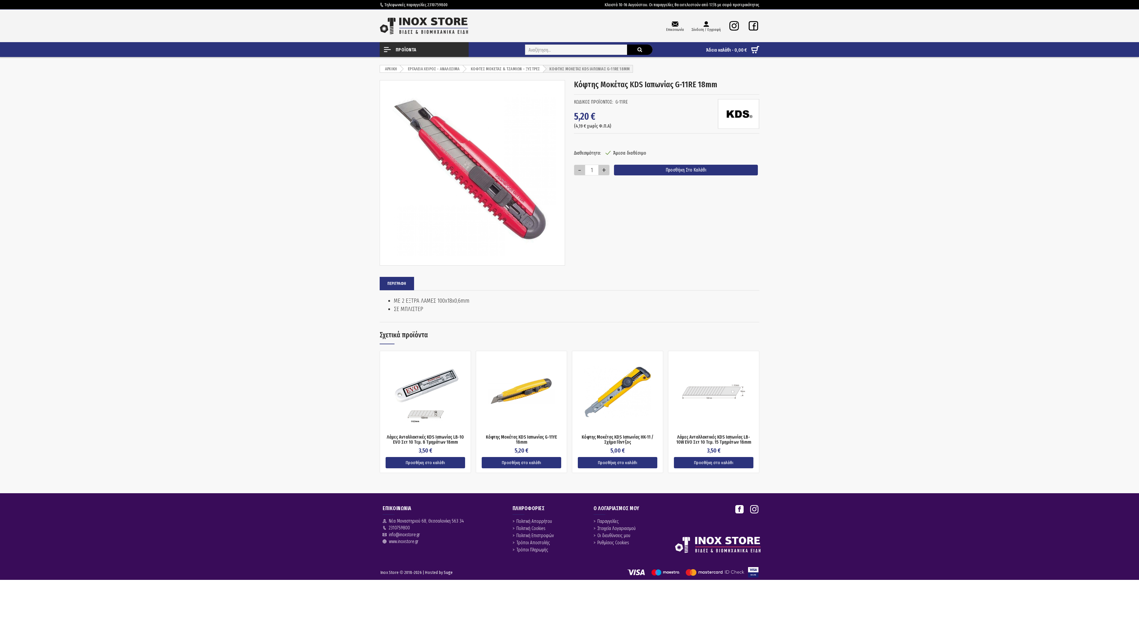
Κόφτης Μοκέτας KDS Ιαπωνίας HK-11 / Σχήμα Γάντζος (617, 439)
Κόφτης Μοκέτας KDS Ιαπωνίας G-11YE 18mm (521, 439)
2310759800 (437, 4)
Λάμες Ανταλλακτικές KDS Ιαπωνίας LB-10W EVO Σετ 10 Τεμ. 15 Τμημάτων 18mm (713, 439)
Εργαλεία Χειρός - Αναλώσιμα (433, 69)
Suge (448, 572)
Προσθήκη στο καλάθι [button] (425, 462)
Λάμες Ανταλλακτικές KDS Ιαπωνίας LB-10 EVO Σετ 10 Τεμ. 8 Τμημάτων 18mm (425, 439)
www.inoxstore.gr (404, 541)
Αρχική (391, 69)
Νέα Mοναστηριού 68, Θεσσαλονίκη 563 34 (426, 521)
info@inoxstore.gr (404, 534)
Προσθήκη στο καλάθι (686, 170)
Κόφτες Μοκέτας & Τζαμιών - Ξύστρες (505, 69)
